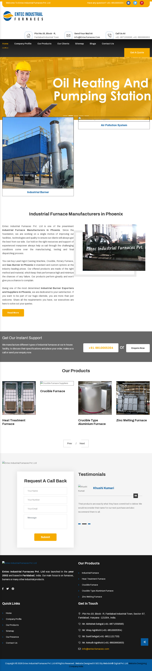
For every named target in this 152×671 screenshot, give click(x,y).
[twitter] (135, 3)
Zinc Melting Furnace (93, 420)
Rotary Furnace (127, 391)
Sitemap (79, 43)
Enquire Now (138, 348)
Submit (45, 537)
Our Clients (63, 43)
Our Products (44, 43)
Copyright (10, 663)
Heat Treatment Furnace (93, 579)
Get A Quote (137, 52)
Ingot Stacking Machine (114, 192)
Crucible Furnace (14, 391)
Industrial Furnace (90, 573)
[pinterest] (142, 3)
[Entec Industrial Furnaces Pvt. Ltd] (23, 16)
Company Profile (22, 43)
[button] (11, 88)
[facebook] (128, 3)
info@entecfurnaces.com (87, 37)
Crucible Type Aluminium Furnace (54, 422)
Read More (13, 313)
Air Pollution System (38, 125)
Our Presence (12, 637)
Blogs (93, 43)
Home (5, 43)
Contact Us (108, 43)
